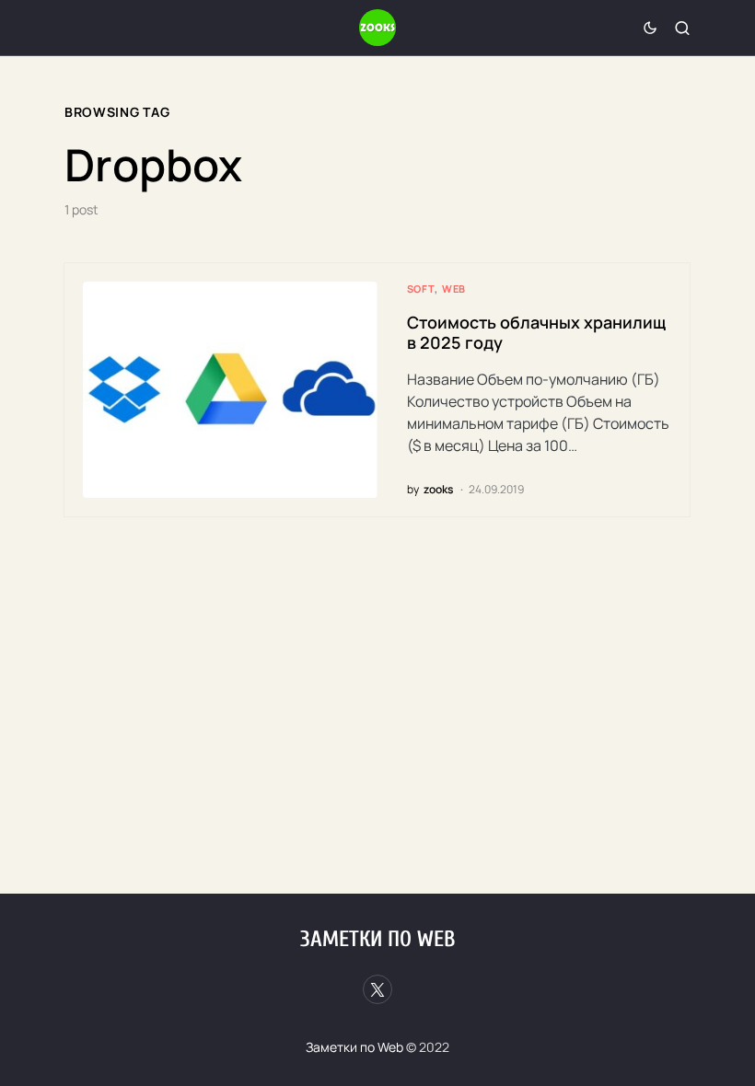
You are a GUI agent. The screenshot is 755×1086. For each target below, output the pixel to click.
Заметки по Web (377, 939)
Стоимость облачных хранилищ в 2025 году (536, 332)
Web (454, 288)
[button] (650, 27)
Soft (421, 288)
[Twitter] (377, 989)
